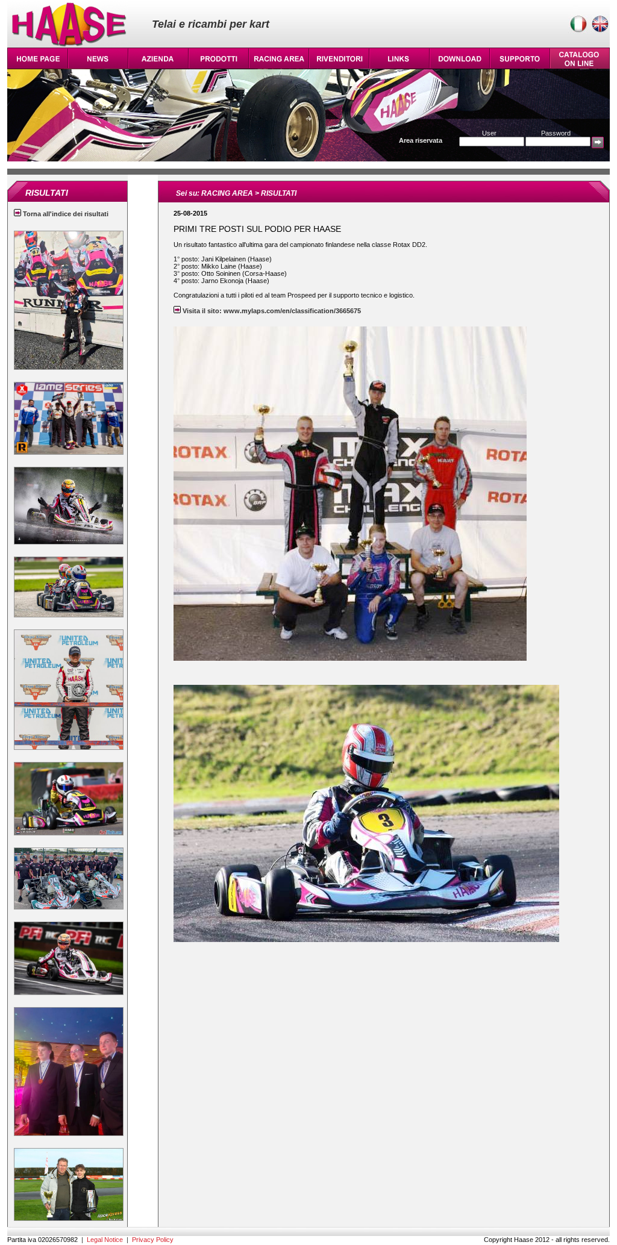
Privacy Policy (153, 1239)
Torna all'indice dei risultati (64, 213)
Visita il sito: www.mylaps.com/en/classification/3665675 (271, 310)
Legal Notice (105, 1239)
